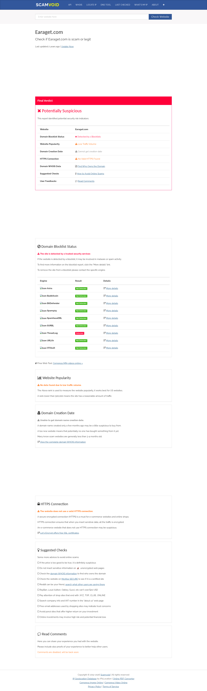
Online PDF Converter (123, 678)
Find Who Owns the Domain (91, 166)
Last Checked (122, 5)
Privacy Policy (94, 686)
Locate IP (91, 5)
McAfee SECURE (70, 579)
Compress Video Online (116, 682)
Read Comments (86, 181)
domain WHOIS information (63, 573)
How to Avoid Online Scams (90, 173)
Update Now (67, 46)
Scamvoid (105, 675)
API (69, 5)
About (155, 5)
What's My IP (141, 5)
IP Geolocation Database (85, 678)
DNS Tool (106, 5)
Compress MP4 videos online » (68, 363)
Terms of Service (111, 686)
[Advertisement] (103, 72)
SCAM (47, 4)
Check (160, 16)
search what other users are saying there (85, 584)
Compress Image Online (91, 682)
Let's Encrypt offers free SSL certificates (59, 533)
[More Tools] (164, 5)
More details (112, 288)
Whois (78, 5)
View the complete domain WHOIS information (63, 442)
